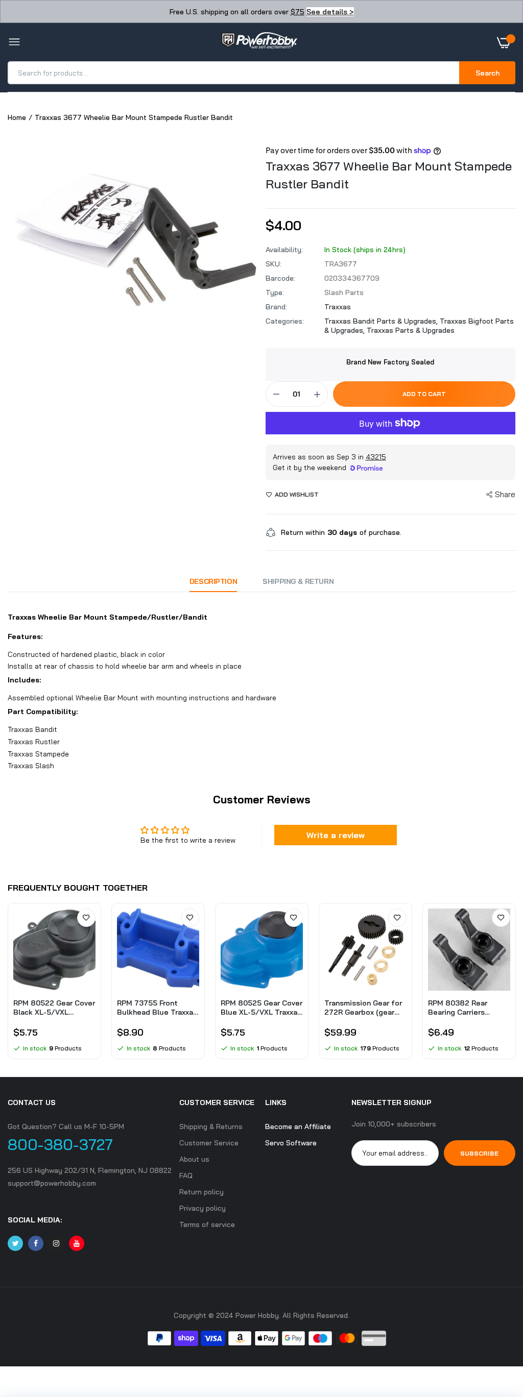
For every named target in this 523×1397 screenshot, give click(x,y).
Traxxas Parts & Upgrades (411, 330)
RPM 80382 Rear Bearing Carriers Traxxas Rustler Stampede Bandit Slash (459, 1007)
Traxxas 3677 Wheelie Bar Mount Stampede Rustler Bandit (389, 174)
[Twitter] (15, 1243)
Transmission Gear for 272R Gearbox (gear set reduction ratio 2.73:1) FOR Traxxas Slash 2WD (363, 1007)
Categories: (285, 321)
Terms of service (207, 1224)
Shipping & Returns (211, 1126)
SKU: (273, 263)
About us (194, 1159)
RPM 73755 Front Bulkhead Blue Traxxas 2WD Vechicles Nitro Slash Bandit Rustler (157, 1007)
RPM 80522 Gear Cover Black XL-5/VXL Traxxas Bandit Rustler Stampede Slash (54, 1007)
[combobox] (234, 72)
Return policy (201, 1191)
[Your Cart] (506, 42)
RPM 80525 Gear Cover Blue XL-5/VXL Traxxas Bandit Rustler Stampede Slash (261, 1007)
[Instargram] (56, 1243)
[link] (86, 918)
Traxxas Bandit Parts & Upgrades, (382, 321)
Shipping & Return (298, 581)
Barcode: (280, 278)
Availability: (284, 249)
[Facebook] (35, 1243)
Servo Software (291, 1142)
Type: (275, 292)
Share (505, 494)
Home (17, 117)
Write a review (335, 835)
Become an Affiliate (298, 1126)
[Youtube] (76, 1243)
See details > (330, 11)
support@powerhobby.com (52, 1183)
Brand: (276, 306)
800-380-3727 (60, 1144)
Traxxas (337, 306)
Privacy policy (202, 1208)
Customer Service (209, 1142)
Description (213, 581)
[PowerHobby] (259, 42)
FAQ (186, 1175)
